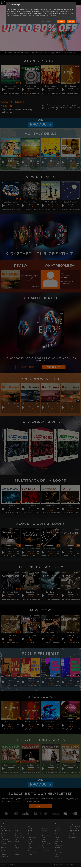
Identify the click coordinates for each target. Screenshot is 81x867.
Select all (71, 21)
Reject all (61, 21)
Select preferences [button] (47, 21)
